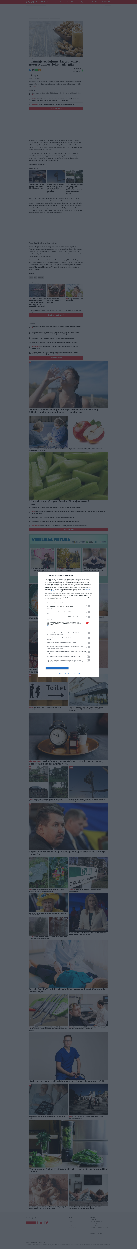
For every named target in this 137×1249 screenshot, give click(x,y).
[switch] (88, 606)
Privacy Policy (77, 673)
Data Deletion (59, 673)
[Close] (95, 575)
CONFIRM (57, 668)
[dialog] (68, 624)
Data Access (68, 673)
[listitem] (68, 603)
